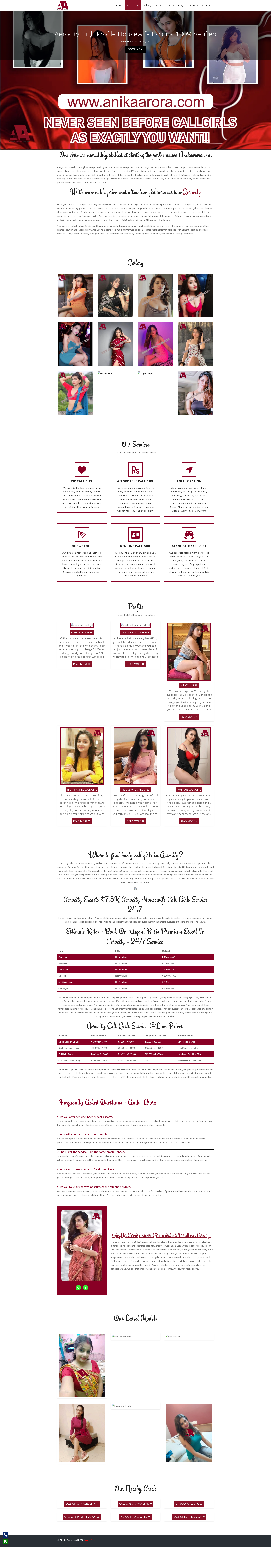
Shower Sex (82, 546)
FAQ (180, 5)
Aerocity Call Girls (134, 1516)
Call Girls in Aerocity (80, 1503)
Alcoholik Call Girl (189, 546)
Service (160, 5)
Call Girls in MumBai (187, 1516)
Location (192, 5)
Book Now (135, 49)
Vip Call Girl (82, 481)
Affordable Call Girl (135, 481)
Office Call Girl (82, 632)
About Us (133, 5)
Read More (80, 664)
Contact (207, 5)
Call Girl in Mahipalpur (80, 1516)
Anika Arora (90, 1540)
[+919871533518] (78, 1287)
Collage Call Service (136, 632)
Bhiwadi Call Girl (188, 1503)
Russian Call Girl (189, 789)
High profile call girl (82, 789)
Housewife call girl (135, 789)
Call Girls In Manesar (134, 1503)
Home (119, 5)
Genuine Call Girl (135, 546)
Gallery (147, 5)
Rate (171, 5)
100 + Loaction (189, 481)
